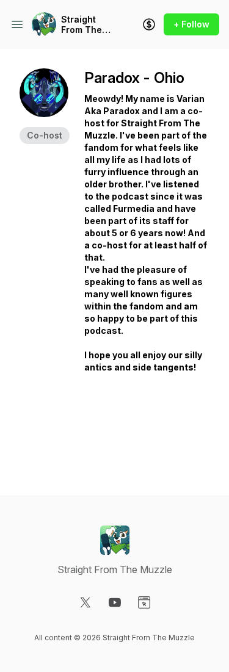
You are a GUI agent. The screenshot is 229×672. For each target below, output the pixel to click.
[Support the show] (149, 24)
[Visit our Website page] (144, 602)
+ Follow (191, 24)
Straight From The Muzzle (81, 24)
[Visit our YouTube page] (115, 602)
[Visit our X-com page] (85, 602)
